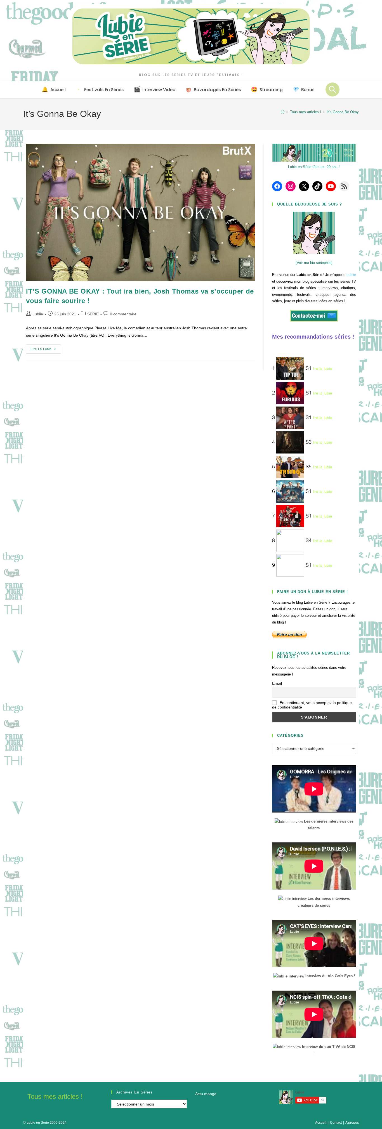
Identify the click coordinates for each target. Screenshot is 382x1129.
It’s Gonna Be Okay (343, 112)
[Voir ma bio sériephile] (314, 263)
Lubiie (37, 314)
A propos (352, 1123)
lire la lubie (322, 369)
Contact (336, 1123)
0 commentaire (123, 314)
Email (277, 683)
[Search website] (332, 89)
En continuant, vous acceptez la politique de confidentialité (312, 704)
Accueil (320, 1123)
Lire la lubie (46, 350)
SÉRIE (93, 314)
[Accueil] (282, 112)
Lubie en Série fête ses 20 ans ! (314, 167)
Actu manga (205, 1094)
